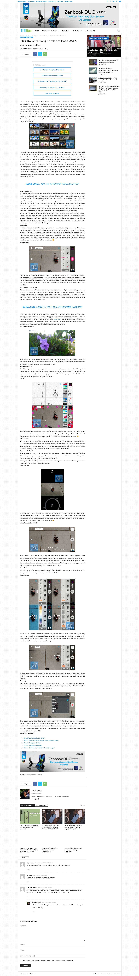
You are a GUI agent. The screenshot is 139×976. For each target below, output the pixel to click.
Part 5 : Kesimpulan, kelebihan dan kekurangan (39, 748)
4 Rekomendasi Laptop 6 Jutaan (52, 75)
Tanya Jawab (90, 31)
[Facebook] (107, 1)
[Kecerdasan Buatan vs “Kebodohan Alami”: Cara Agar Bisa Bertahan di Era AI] (93, 71)
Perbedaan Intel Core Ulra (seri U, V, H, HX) (52, 81)
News (37, 31)
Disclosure (96, 973)
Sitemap (103, 973)
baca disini (57, 319)
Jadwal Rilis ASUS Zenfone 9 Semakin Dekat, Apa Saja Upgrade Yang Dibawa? (73, 827)
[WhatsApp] (45, 54)
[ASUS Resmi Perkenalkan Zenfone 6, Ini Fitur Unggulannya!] (52, 839)
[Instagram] (110, 1)
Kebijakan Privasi (41, 1)
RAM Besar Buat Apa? (52, 93)
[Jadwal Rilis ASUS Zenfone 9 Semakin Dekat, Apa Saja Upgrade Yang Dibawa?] (75, 816)
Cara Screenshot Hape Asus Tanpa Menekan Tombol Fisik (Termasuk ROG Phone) (29, 850)
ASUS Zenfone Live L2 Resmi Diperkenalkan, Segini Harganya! (73, 850)
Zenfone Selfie (37, 774)
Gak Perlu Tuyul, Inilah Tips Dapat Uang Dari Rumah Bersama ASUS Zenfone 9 (50, 827)
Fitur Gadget (34, 35)
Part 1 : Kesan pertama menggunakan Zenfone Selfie (41, 740)
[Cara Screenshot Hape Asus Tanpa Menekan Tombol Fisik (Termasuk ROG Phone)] (30, 839)
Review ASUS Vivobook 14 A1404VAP (52, 87)
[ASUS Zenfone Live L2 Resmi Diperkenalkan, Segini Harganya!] (75, 839)
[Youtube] (120, 1)
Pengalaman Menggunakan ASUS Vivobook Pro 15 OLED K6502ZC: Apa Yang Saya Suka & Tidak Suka (109, 89)
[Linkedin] (113, 1)
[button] (118, 31)
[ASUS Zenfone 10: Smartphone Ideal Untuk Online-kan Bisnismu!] (30, 816)
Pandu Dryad (27, 48)
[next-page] (84, 805)
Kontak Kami (69, 1)
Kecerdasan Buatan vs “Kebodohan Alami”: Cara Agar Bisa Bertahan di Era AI (108, 70)
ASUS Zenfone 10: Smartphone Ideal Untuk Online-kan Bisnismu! (29, 827)
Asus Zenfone (28, 774)
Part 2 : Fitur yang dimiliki (32, 743)
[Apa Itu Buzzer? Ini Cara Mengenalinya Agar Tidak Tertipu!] (104, 46)
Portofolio (52, 1)
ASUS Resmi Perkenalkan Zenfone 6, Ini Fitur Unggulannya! (50, 850)
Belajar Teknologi (49, 31)
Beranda (22, 35)
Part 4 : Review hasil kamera (33, 745)
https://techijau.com (36, 793)
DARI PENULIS (41, 805)
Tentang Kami (22, 1)
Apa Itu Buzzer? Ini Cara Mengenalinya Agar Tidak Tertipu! (103, 51)
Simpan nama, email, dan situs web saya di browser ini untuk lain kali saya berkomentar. (48, 960)
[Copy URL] (49, 54)
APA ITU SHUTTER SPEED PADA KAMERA (59, 307)
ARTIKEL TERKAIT (27, 805)
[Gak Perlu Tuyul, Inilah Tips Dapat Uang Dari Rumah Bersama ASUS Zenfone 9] (52, 816)
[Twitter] (117, 1)
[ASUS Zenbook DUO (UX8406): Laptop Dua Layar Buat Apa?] (93, 80)
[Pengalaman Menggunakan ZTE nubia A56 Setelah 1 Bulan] (93, 62)
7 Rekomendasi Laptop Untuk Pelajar (52, 70)
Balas (28, 869)
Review (64, 31)
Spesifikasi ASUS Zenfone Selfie (34, 738)
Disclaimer (31, 1)
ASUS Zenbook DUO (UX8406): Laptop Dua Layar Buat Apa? (108, 79)
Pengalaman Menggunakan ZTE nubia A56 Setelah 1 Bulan (108, 61)
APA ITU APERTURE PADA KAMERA (59, 184)
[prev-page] (81, 805)
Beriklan (60, 1)
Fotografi (76, 31)
